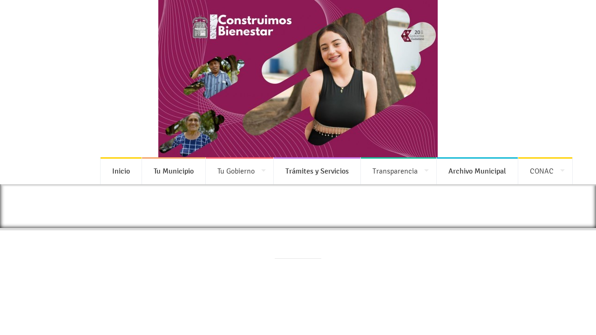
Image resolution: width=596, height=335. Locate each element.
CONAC (542, 171)
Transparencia (395, 171)
